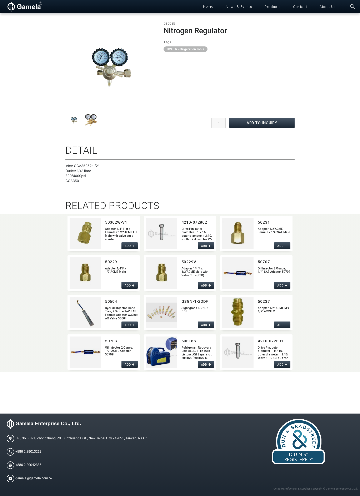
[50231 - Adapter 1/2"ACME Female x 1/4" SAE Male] (238, 233)
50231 (264, 222)
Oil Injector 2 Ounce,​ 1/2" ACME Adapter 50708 (119, 351)
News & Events (239, 7)
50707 (264, 261)
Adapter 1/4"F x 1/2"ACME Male (115, 270)
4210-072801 (270, 341)
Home (208, 7)
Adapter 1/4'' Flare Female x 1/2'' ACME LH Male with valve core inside (121, 233)
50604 (111, 301)
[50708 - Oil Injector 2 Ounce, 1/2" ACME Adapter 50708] (85, 352)
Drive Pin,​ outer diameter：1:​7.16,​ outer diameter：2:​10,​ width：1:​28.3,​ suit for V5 (273, 352)
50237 (264, 301)
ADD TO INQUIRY (262, 123)
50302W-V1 (116, 222)
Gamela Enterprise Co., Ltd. (48, 423)
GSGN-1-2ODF (194, 301)
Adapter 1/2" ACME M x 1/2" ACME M (273, 309)
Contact (300, 7)
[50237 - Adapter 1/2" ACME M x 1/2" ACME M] (238, 312)
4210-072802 (194, 222)
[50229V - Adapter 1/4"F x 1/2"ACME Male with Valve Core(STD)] (161, 273)
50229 (111, 261)
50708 (111, 341)
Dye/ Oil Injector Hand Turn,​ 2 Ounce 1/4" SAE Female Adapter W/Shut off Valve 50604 (121, 312)
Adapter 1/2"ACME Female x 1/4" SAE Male (274, 230)
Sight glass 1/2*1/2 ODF (194, 309)
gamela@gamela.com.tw (33, 478)
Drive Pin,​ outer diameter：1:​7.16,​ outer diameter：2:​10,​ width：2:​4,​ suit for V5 (196, 233)
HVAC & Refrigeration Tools (185, 49)
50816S (188, 341)
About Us (328, 7)
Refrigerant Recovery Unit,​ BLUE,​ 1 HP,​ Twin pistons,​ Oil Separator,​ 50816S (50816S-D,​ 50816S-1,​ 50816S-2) (196, 352)
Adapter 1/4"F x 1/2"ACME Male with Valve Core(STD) (195, 272)
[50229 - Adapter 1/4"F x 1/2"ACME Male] (85, 273)
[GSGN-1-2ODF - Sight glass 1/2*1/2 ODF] (161, 312)
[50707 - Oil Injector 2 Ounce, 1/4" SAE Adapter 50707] (238, 273)
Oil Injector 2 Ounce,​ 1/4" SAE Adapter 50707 (274, 270)
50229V (188, 261)
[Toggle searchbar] (352, 7)
